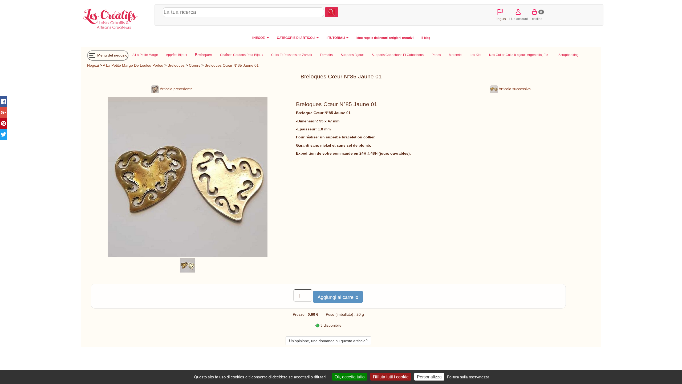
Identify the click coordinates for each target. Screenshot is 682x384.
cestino (537, 15)
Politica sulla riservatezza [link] (468, 376)
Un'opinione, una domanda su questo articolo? (328, 341)
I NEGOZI (259, 37)
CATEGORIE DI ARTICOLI (296, 37)
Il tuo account (518, 18)
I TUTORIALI (336, 37)
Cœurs (195, 65)
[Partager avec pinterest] (3, 123)
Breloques (176, 65)
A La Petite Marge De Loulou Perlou (133, 65)
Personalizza (429, 377)
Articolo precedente (176, 89)
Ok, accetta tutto (350, 377)
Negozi (93, 65)
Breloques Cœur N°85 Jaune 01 (232, 65)
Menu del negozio (111, 55)
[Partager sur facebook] (3, 101)
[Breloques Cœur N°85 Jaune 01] (188, 265)
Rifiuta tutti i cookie (391, 377)
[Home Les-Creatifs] (117, 17)
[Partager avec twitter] (3, 134)
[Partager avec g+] (3, 112)
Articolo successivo (514, 89)
